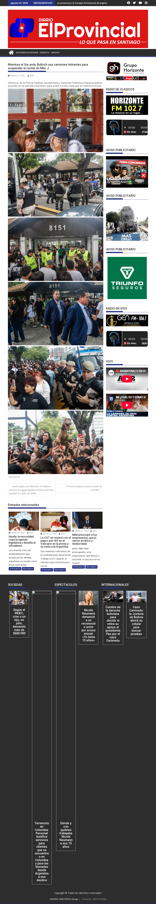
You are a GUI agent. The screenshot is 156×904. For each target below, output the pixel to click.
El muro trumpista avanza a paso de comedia (84, 488)
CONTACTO (45, 52)
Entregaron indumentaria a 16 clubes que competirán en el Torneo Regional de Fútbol (103, 3)
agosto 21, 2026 (81, 530)
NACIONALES (14, 477)
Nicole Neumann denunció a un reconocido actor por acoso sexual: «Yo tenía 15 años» (89, 625)
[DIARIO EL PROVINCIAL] (78, 47)
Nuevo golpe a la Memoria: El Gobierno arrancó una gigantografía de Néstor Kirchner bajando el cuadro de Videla (31, 490)
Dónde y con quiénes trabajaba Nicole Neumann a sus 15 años (66, 835)
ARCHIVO (55, 52)
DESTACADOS (15, 569)
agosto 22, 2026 (18, 532)
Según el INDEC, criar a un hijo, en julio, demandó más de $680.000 (19, 621)
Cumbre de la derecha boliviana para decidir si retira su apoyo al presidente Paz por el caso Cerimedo (113, 623)
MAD (32, 75)
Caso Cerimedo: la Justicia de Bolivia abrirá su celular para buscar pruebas (136, 620)
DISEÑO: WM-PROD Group (64, 898)
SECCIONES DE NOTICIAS (27, 52)
